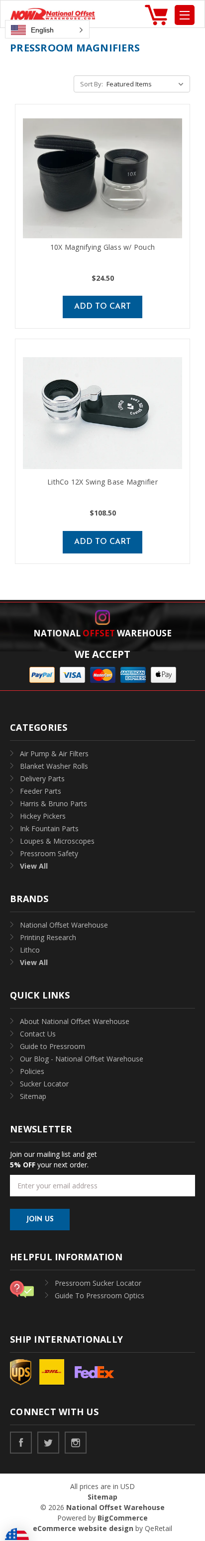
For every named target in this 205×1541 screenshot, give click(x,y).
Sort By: (91, 83)
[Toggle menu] (185, 15)
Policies (32, 1071)
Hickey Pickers (43, 816)
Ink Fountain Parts (49, 828)
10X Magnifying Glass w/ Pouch (102, 247)
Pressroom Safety (49, 853)
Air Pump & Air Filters (54, 753)
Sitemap (33, 1096)
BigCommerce (123, 1518)
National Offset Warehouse (64, 925)
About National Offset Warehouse (74, 1021)
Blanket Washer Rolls (54, 766)
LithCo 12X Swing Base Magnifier (102, 482)
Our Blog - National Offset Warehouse (81, 1058)
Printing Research (48, 937)
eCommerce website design (83, 1528)
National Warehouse (102, 633)
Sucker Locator (44, 1083)
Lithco (30, 950)
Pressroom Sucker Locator (98, 1283)
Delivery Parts (42, 778)
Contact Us (38, 1033)
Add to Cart (102, 307)
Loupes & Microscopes (57, 841)
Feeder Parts (40, 791)
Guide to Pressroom (52, 1046)
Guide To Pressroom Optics (99, 1295)
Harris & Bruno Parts (53, 803)
